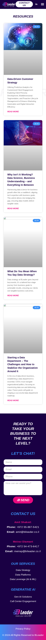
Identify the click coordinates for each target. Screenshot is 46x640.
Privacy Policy (23, 628)
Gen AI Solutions (23, 596)
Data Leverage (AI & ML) (23, 579)
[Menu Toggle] (42, 4)
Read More (13, 112)
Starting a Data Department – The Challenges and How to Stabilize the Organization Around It (22, 364)
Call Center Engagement (23, 601)
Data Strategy (23, 570)
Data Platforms (23, 574)
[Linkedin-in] (36, 4)
